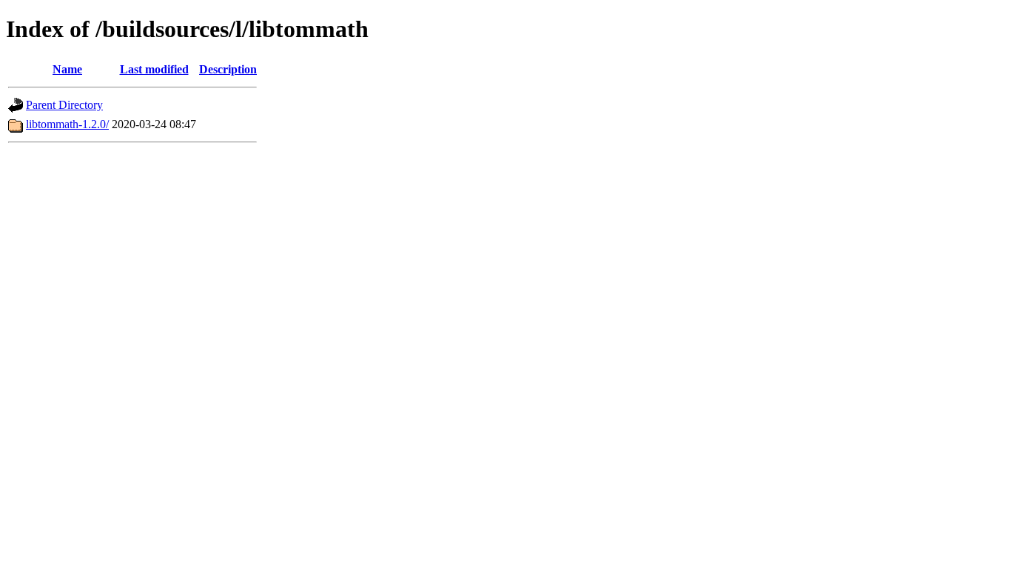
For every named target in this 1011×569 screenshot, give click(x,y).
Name (67, 69)
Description (228, 69)
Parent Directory (64, 105)
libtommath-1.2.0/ (67, 124)
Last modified (154, 69)
